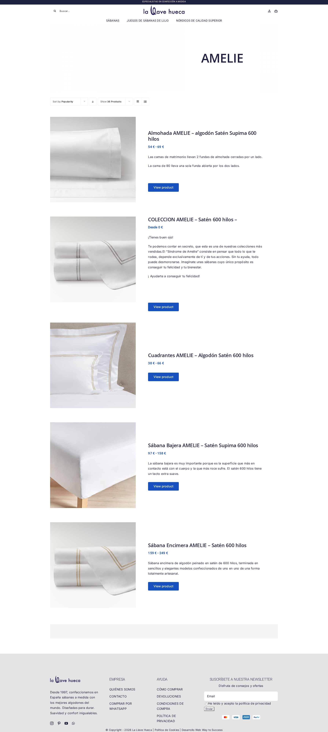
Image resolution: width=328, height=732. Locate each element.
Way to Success (212, 729)
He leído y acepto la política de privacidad (239, 703)
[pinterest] (59, 723)
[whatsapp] (73, 723)
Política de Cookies (167, 729)
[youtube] (66, 723)
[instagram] (52, 723)
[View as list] (145, 101)
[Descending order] (93, 101)
